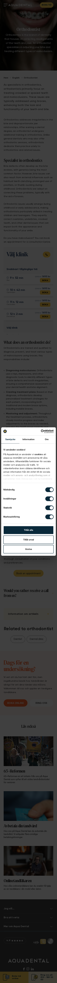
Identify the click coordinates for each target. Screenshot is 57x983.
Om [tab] (47, 439)
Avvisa (28, 549)
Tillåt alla (28, 530)
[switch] (49, 498)
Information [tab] (28, 439)
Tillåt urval (28, 539)
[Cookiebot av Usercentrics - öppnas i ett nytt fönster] (41, 431)
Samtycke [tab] (10, 439)
